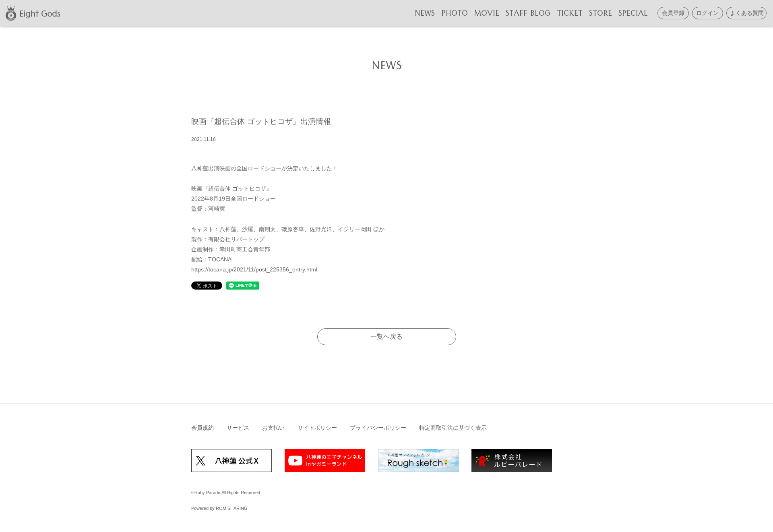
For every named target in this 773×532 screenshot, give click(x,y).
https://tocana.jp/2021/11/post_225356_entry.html (254, 269)
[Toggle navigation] (72, 13)
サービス (238, 427)
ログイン (707, 13)
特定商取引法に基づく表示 (453, 427)
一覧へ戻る (386, 336)
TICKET (570, 14)
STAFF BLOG (528, 14)
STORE (600, 14)
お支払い (273, 427)
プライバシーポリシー (378, 427)
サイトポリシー (317, 427)
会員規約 (202, 427)
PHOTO (454, 14)
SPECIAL (633, 14)
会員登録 (673, 13)
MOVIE (486, 14)
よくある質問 (747, 13)
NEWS (425, 14)
